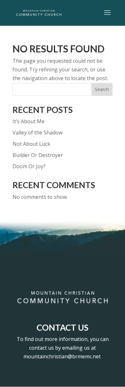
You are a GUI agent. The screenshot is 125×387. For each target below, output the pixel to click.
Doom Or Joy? (29, 166)
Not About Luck (31, 143)
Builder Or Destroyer (38, 155)
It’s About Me (29, 121)
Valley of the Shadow (38, 132)
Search (102, 89)
